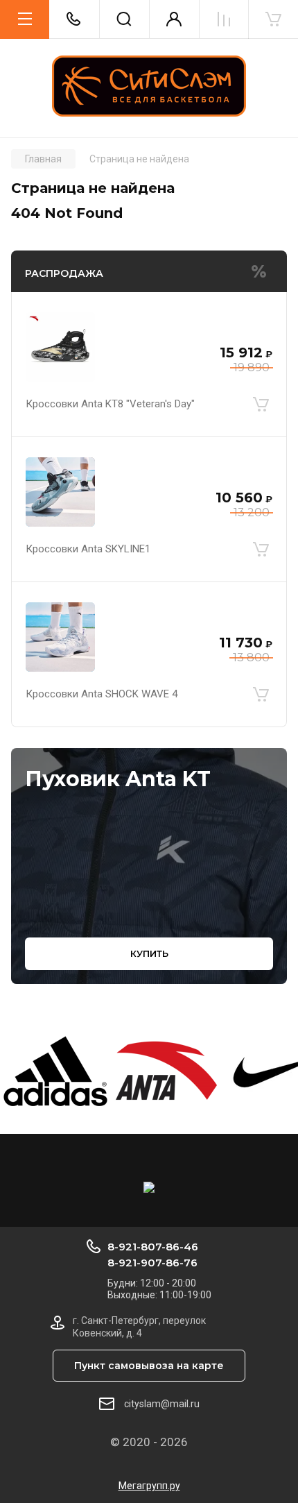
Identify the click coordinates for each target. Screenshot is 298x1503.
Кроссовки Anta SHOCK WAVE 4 (101, 694)
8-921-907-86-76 (152, 1262)
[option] (55, 1071)
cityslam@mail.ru (162, 1403)
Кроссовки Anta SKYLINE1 (88, 549)
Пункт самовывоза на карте (149, 1365)
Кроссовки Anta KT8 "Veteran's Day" (110, 404)
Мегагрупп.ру (149, 1485)
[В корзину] (260, 404)
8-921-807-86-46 (152, 1246)
